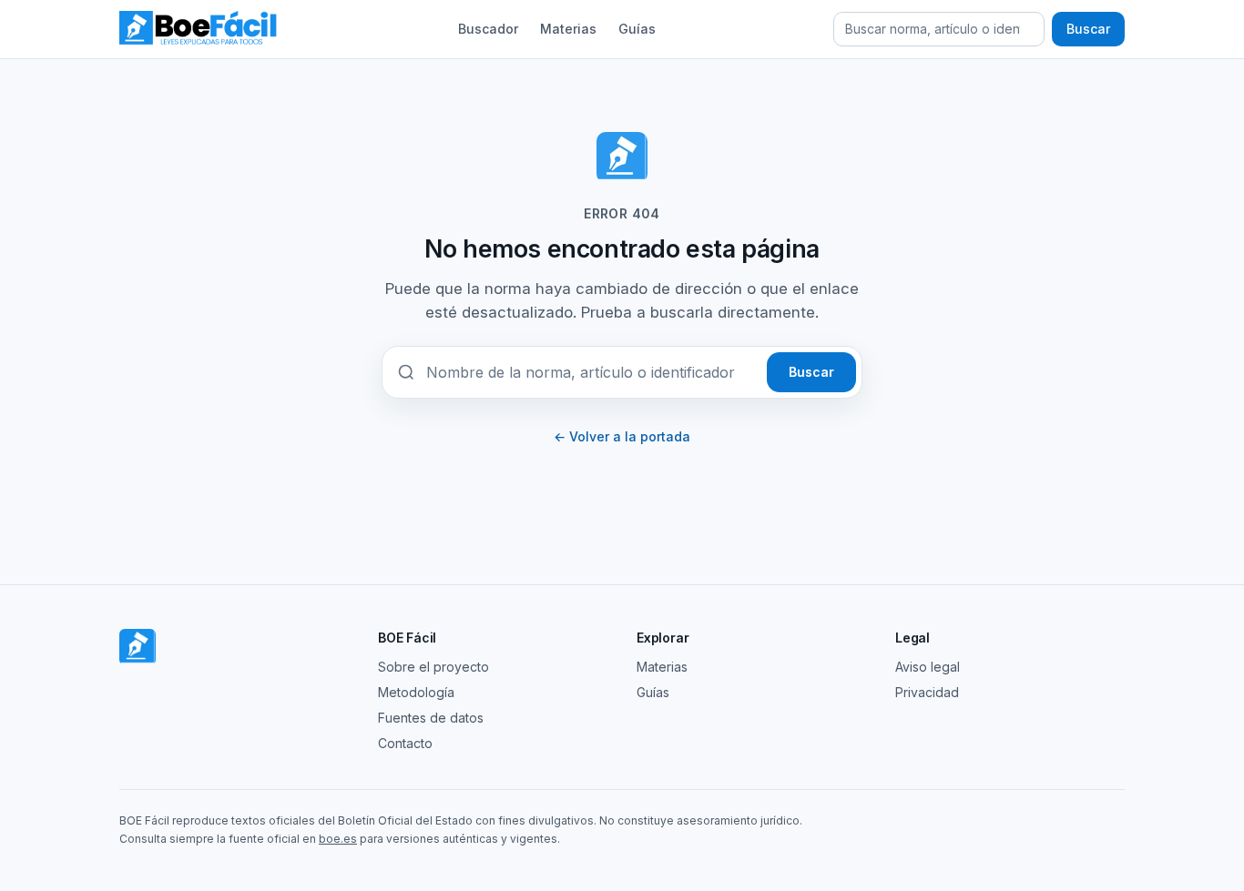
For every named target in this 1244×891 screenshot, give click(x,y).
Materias (568, 28)
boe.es (338, 838)
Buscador (488, 28)
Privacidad (927, 692)
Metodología (416, 692)
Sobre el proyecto (433, 666)
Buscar (1088, 28)
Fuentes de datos (431, 717)
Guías (637, 28)
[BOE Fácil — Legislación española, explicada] (199, 29)
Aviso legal (927, 666)
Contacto (405, 743)
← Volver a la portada (622, 436)
